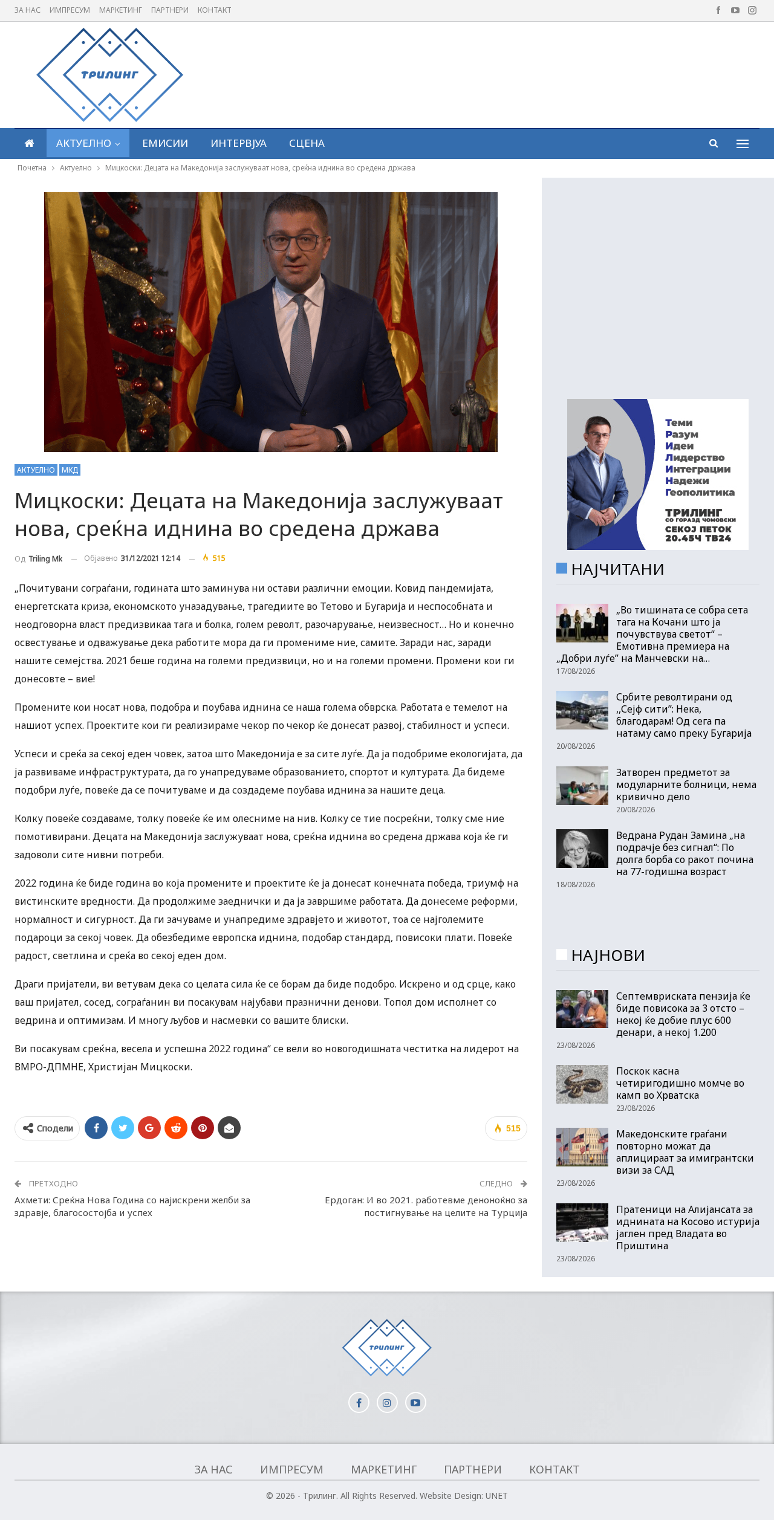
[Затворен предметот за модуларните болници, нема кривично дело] (582, 785)
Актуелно (83, 143)
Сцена (307, 143)
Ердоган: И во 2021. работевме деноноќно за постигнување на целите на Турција (426, 1206)
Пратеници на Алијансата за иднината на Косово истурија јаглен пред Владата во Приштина (687, 1227)
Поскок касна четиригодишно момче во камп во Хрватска (680, 1083)
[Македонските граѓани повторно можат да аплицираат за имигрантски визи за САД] (582, 1147)
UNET (497, 1495)
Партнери (170, 10)
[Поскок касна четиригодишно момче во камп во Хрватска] (582, 1084)
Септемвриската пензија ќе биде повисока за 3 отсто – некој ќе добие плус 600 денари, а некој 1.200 (683, 1014)
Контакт (215, 10)
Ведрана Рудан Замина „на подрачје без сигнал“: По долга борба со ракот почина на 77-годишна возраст (684, 853)
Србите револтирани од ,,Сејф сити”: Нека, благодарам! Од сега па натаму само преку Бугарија (684, 715)
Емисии (165, 143)
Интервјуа (238, 143)
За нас (28, 10)
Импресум (70, 10)
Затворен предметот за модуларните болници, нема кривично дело (686, 784)
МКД (70, 470)
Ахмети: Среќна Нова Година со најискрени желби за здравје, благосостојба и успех (132, 1206)
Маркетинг (120, 10)
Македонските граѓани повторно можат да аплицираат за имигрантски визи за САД (685, 1152)
